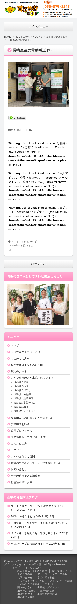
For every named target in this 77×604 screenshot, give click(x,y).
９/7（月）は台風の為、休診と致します (35, 533)
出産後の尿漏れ (22, 382)
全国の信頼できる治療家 (25, 475)
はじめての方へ (20, 358)
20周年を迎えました (23, 516)
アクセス (16, 450)
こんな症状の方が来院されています (32, 377)
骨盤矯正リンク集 (21, 482)
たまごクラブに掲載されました (29, 543)
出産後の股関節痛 (23, 398)
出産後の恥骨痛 (22, 394)
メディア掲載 (59, 574)
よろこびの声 (19, 443)
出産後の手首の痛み (25, 402)
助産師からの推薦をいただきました (32, 417)
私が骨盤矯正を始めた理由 (27, 364)
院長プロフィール (21, 430)
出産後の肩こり (22, 390)
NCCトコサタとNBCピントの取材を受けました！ (22, 245)
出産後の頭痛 (21, 386)
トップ (15, 345)
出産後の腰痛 (21, 406)
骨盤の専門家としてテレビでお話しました (36, 462)
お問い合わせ (19, 469)
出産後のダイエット (25, 410)
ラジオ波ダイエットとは (25, 352)
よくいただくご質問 (23, 456)
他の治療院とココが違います (28, 437)
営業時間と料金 (20, 424)
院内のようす (19, 371)
